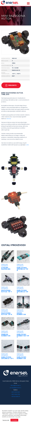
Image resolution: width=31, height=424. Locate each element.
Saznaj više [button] (6, 420)
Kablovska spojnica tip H (22, 269)
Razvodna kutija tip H (6, 313)
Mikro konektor (21, 313)
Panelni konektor (5, 335)
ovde (27, 144)
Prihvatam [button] (14, 420)
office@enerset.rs (16, 385)
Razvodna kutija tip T (6, 291)
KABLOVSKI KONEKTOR (21, 357)
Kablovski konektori (4, 265)
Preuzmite (12, 85)
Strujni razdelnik (6, 268)
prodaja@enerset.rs (15, 387)
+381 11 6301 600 (15, 392)
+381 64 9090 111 (15, 396)
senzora (9, 118)
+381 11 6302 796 (15, 394)
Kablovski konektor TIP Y (23, 336)
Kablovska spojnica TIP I (7, 357)
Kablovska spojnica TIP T (22, 292)
